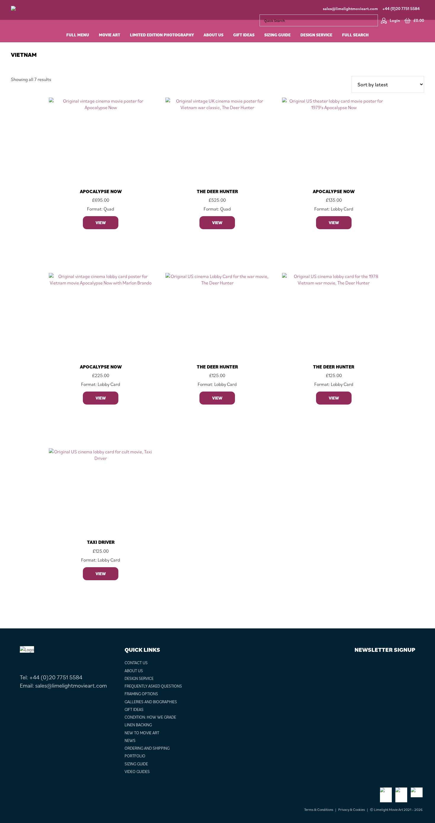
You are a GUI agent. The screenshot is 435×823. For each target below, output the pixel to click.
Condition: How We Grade (150, 717)
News (130, 740)
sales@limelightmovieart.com (350, 8)
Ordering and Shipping (147, 748)
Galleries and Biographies (151, 701)
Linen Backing (138, 724)
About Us (134, 670)
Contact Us (136, 662)
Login (395, 20)
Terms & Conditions (318, 809)
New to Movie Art (142, 732)
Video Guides (137, 771)
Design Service (139, 678)
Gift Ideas (134, 709)
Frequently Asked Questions (153, 686)
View (101, 222)
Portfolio (135, 756)
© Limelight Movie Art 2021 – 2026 (396, 809)
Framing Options (141, 693)
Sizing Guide (136, 764)
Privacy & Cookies (351, 809)
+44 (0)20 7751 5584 (401, 8)
